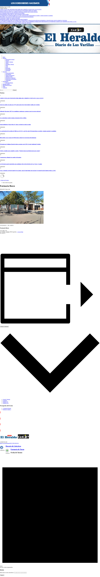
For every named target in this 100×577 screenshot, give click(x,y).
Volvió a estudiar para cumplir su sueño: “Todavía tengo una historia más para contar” (20, 150)
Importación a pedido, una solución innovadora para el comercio (14, 19)
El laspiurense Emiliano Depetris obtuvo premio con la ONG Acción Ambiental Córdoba (20, 144)
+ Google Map (20, 231)
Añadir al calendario (4, 326)
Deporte (7, 60)
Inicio (4, 57)
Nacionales (7, 70)
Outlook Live (6, 403)
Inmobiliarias (5, 81)
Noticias (4, 58)
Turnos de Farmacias (9, 75)
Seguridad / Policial (9, 64)
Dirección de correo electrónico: (7, 572)
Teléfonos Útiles (8, 76)
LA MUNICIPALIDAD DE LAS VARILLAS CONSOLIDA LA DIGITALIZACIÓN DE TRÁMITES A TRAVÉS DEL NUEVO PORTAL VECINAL (33, 20)
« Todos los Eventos (4, 180)
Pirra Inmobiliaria (9, 82)
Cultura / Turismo (9, 62)
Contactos (5, 87)
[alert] (50, 511)
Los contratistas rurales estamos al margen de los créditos (12, 13)
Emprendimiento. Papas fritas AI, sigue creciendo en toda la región (14, 14)
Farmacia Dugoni (7, 408)
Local (6, 66)
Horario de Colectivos (13, 446)
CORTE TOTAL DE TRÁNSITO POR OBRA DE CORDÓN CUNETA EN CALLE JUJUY (20, 9)
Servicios (5, 71)
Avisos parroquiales (9, 73)
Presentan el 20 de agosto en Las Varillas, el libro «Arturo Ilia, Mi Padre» (15, 23)
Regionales (7, 68)
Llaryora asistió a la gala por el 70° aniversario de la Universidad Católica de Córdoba (18, 10)
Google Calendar (6, 399)
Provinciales (8, 69)
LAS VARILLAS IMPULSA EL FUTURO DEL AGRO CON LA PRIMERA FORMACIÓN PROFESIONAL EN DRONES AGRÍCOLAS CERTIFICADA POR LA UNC (38, 21)
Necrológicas (8, 74)
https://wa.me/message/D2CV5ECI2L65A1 (9, 443)
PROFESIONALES (7, 85)
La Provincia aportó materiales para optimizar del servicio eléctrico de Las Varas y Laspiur (21, 164)
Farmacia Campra (7, 409)
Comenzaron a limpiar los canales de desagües (10, 18)
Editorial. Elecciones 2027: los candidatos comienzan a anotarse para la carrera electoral (19, 11)
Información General (9, 59)
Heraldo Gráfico (6, 84)
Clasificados (8, 80)
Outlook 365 (5, 401)
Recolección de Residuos (10, 79)
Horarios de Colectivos (10, 77)
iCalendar (5, 400)
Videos (6, 63)
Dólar (4, 86)
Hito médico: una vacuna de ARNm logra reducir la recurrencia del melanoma (16, 16)
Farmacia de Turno (17, 449)
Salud (6, 65)
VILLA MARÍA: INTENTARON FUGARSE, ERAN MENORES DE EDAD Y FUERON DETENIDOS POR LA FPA (28, 170)
